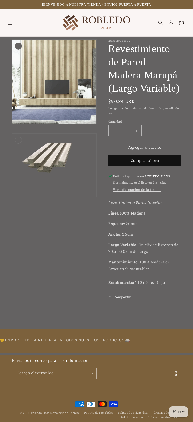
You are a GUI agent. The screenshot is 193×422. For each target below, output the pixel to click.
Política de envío (132, 417)
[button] (10, 23)
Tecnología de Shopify (65, 412)
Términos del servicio (166, 412)
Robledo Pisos (40, 412)
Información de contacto (164, 417)
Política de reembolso (98, 412)
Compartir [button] (122, 297)
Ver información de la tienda (137, 190)
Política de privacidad (133, 412)
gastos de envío (125, 108)
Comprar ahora (145, 161)
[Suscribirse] (91, 373)
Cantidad (115, 121)
